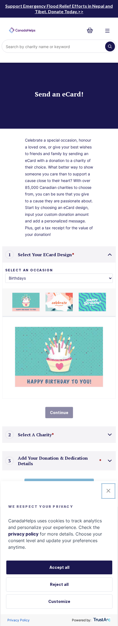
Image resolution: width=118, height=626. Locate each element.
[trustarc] (101, 620)
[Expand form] (109, 435)
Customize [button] (59, 601)
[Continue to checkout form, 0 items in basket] (91, 30)
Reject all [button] (59, 584)
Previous (8, 302)
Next (110, 302)
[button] (108, 491)
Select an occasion (29, 270)
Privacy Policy (18, 620)
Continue (59, 412)
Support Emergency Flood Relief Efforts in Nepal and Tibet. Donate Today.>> (59, 8)
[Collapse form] (109, 254)
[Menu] (107, 30)
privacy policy (23, 534)
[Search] (110, 46)
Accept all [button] (59, 567)
